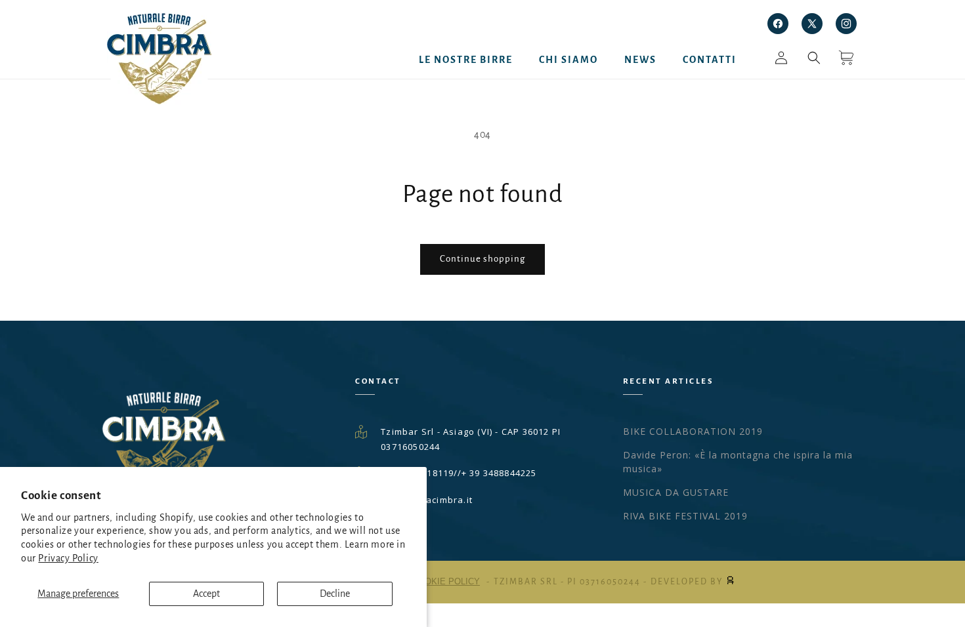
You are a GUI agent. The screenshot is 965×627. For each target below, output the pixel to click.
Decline (335, 593)
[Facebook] (777, 23)
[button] (814, 64)
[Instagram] (846, 23)
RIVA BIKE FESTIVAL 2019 (685, 516)
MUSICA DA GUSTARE (676, 492)
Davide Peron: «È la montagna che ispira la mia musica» (738, 462)
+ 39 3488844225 (499, 473)
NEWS (640, 59)
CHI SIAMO (568, 59)
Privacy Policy (68, 558)
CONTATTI (710, 59)
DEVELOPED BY (688, 581)
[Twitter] (812, 23)
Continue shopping (482, 259)
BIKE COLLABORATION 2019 (693, 431)
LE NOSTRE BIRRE (466, 59)
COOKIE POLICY (446, 581)
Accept (206, 593)
